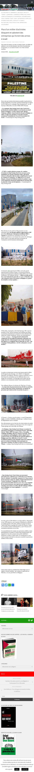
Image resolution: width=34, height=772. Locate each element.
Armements (14, 12)
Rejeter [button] (16, 769)
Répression (23, 22)
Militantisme (4, 22)
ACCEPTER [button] (24, 769)
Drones (7, 18)
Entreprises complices (24, 18)
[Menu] (32, 2)
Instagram (20, 95)
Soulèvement (5, 24)
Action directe (5, 12)
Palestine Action (14, 22)
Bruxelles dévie (13, 51)
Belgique (20, 12)
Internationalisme (6, 20)
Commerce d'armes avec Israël (22, 14)
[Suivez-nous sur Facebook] (29, 620)
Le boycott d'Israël (18, 20)
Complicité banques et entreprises (11, 16)
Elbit (11, 18)
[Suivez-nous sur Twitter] (32, 620)
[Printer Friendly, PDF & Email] (4, 581)
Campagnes (10, 14)
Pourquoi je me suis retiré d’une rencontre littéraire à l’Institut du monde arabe (8, 609)
